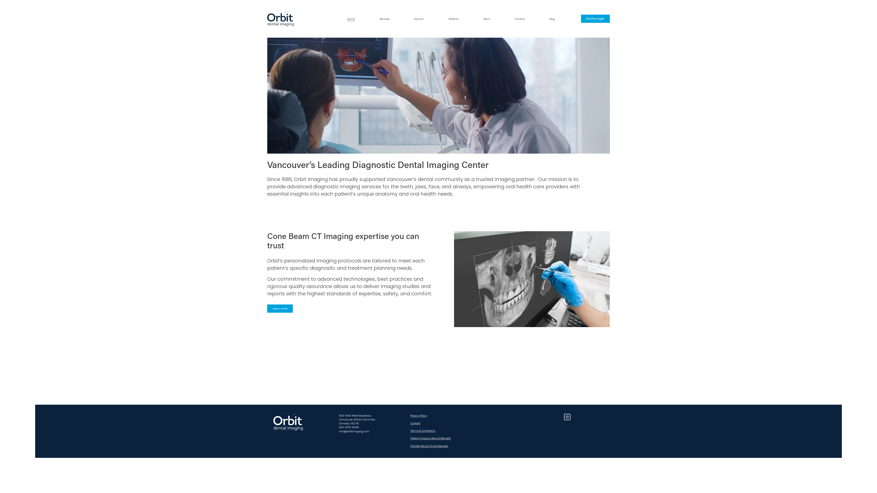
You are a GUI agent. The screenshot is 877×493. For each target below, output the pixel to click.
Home (351, 19)
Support (415, 423)
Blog (552, 19)
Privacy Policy (418, 415)
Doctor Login (595, 19)
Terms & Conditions (422, 431)
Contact (520, 19)
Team (486, 19)
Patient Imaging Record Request (430, 438)
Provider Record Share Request (429, 446)
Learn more (280, 308)
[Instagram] (567, 417)
